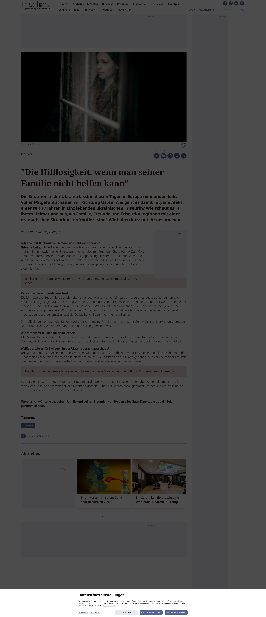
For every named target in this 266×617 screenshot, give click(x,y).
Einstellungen (126, 612)
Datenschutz (83, 613)
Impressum (95, 613)
